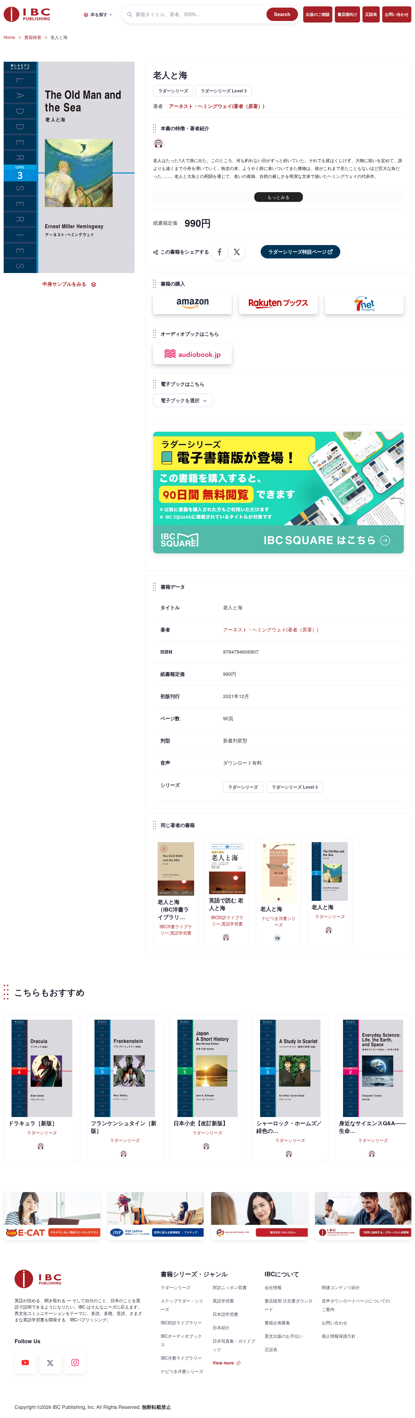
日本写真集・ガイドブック (234, 1345)
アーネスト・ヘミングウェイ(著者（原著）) (216, 105)
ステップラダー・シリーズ (182, 1305)
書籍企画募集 (277, 1322)
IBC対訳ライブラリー (181, 1322)
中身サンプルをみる (64, 283)
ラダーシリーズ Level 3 (224, 91)
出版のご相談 (318, 14)
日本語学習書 (225, 1314)
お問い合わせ (397, 14)
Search (282, 14)
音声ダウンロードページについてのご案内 (356, 1305)
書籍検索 (32, 37)
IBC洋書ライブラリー (181, 1358)
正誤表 (371, 14)
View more (223, 1363)
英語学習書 (223, 1301)
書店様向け (347, 14)
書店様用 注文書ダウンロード (289, 1305)
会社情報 (273, 1287)
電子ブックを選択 (181, 400)
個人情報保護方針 (339, 1336)
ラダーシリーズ (173, 91)
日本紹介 (221, 1327)
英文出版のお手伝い (284, 1336)
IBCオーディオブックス (181, 1340)
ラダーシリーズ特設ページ (297, 251)
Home (9, 37)
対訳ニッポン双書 (230, 1287)
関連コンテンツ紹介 (341, 1287)
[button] (192, 303)
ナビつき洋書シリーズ (182, 1371)
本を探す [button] (99, 14)
